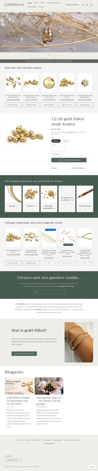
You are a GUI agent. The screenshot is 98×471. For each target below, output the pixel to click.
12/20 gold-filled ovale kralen (66, 96)
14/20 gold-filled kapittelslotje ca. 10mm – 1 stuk (67, 252)
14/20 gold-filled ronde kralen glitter (85, 96)
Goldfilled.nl (12, 466)
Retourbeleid (47, 440)
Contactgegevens (49, 443)
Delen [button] (55, 168)
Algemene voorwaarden (72, 440)
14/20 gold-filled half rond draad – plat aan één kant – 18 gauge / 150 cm (49, 253)
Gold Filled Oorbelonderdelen (59, 11)
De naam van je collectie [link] (67, 199)
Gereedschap (85, 206)
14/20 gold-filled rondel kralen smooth (31, 96)
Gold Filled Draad (46, 11)
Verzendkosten (70, 132)
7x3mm (65, 141)
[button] (83, 5)
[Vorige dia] (45, 54)
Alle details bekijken (77, 168)
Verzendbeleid (57, 440)
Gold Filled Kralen (36, 11)
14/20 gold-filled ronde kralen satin (49, 96)
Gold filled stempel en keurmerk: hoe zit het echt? (18, 400)
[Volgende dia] (53, 54)
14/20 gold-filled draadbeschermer (31, 251)
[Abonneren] (64, 291)
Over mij (19, 440)
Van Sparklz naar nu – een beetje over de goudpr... (49, 400)
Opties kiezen (13, 105)
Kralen (30, 206)
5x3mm (56, 141)
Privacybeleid (36, 440)
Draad (12, 206)
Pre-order (27, 440)
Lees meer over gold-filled (24, 353)
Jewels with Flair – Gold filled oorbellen (57, 58)
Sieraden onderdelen (48, 207)
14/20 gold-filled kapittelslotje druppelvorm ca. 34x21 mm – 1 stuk (85, 253)
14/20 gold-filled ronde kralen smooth (13, 96)
